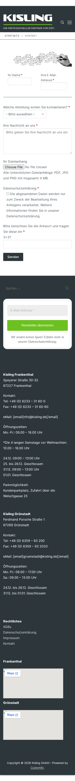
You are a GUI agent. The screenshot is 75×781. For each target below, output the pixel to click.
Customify (37, 767)
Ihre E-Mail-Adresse (49, 77)
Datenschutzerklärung (23, 216)
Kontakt (9, 643)
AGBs (7, 627)
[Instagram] (54, 9)
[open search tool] (62, 22)
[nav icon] (69, 22)
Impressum (11, 638)
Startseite (12, 35)
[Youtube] (61, 9)
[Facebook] (47, 9)
